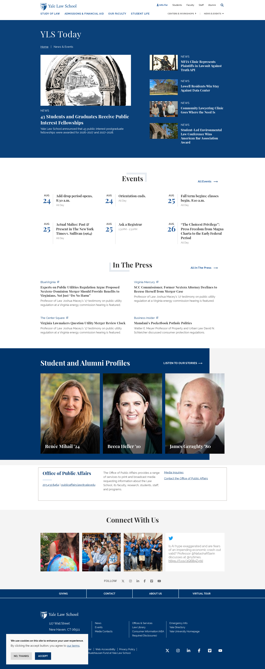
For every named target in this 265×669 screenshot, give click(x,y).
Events (99, 627)
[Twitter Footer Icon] (167, 651)
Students (177, 5)
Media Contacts (104, 631)
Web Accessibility (105, 649)
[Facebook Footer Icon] (199, 651)
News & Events (212, 13)
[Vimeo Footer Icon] (210, 651)
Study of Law (50, 13)
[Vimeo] (151, 581)
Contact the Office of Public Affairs (186, 478)
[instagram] (130, 581)
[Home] (59, 6)
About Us (155, 593)
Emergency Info (178, 623)
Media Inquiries (174, 472)
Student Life (140, 13)
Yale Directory (177, 627)
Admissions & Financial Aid (84, 13)
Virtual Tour (202, 593)
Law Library (139, 627)
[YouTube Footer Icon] (220, 651)
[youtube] (159, 581)
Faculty (190, 5)
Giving (63, 593)
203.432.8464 (51, 484)
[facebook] (145, 581)
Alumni (212, 5)
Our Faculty (117, 13)
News (98, 623)
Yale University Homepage (184, 631)
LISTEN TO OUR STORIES (180, 363)
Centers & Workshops (181, 13)
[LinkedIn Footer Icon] (188, 651)
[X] (123, 581)
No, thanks (21, 656)
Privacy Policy (127, 649)
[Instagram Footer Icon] (178, 651)
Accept (43, 656)
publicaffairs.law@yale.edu (78, 484)
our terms (73, 645)
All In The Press (201, 267)
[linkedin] (137, 581)
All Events (205, 181)
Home (44, 46)
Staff (201, 5)
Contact (109, 593)
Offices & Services (142, 623)
